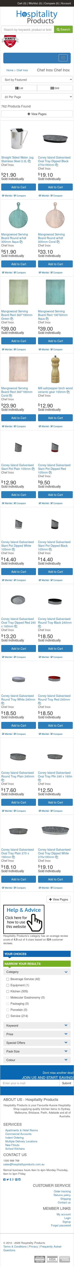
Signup (66, 1222)
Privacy (33, 1246)
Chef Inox (22, 70)
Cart (21, 3)
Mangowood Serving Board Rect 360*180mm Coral (16, 391)
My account (64, 1214)
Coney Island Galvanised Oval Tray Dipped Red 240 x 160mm (18, 622)
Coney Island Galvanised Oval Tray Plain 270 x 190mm (17, 853)
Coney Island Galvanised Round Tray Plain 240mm (17, 774)
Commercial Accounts (18, 1134)
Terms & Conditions (15, 1246)
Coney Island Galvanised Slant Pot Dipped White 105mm (17, 545)
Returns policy (62, 1195)
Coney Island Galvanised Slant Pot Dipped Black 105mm (54, 545)
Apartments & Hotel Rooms (21, 1130)
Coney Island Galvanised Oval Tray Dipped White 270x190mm (54, 853)
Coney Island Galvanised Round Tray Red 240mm (54, 697)
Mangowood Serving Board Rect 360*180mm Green (16, 315)
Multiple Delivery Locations (21, 1141)
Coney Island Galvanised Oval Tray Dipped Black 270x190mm (54, 161)
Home (9, 70)
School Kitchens (15, 1149)
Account (66, 3)
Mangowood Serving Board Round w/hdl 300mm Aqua (14, 238)
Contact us (64, 1202)
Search (65, 29)
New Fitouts (12, 1145)
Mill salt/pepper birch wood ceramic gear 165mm (55, 390)
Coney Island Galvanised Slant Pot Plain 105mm (17, 467)
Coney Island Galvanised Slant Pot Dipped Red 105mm (54, 468)
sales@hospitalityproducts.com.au (23, 1164)
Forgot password (61, 1225)
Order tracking (62, 1191)
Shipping (65, 1199)
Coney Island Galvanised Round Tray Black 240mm (55, 620)
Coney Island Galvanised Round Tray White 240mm (18, 697)
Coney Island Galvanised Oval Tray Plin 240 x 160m (55, 774)
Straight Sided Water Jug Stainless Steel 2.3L (17, 159)
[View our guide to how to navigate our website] (23, 919)
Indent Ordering (14, 1137)
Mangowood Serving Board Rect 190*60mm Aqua (53, 315)
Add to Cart (18, 187)
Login (67, 1218)
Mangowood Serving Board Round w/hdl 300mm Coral (51, 238)
